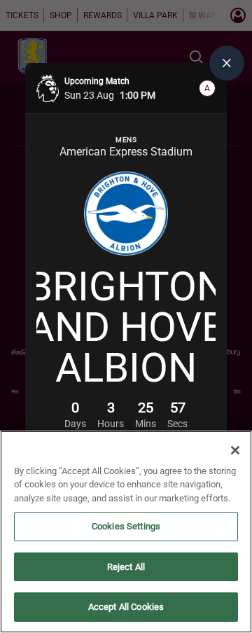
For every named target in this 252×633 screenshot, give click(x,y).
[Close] (235, 450)
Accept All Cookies (126, 606)
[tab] (226, 63)
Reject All (126, 567)
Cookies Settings (126, 526)
